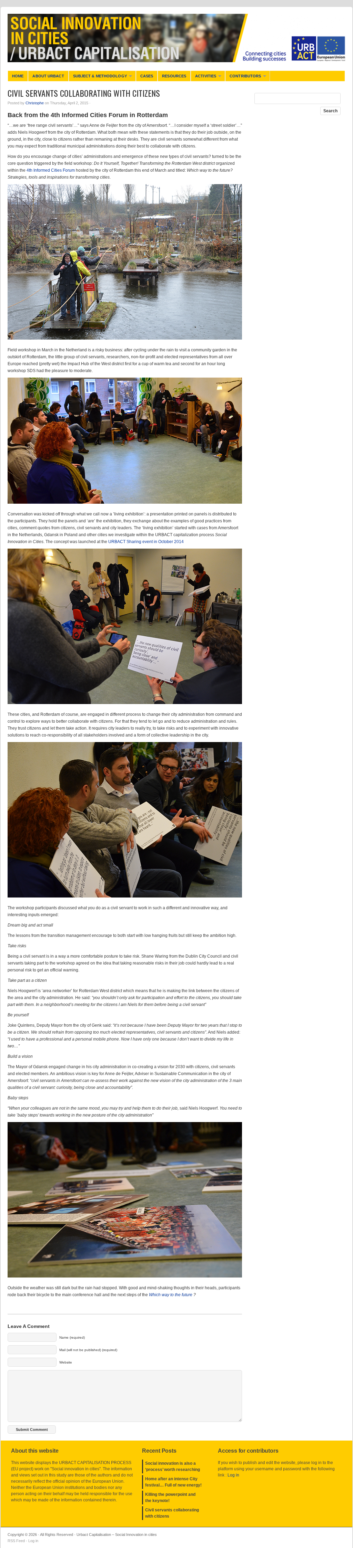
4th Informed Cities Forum (51, 170)
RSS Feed (16, 1541)
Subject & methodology (98, 77)
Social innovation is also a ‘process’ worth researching (172, 1466)
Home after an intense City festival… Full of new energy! (173, 1482)
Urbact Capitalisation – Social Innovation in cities (176, 38)
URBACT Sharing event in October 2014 (146, 541)
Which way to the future (170, 1294)
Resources (174, 76)
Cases (146, 76)
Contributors (243, 77)
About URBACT (48, 76)
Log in (233, 1475)
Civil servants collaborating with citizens (172, 1513)
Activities (203, 77)
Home (17, 76)
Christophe (35, 103)
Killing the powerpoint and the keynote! (170, 1497)
